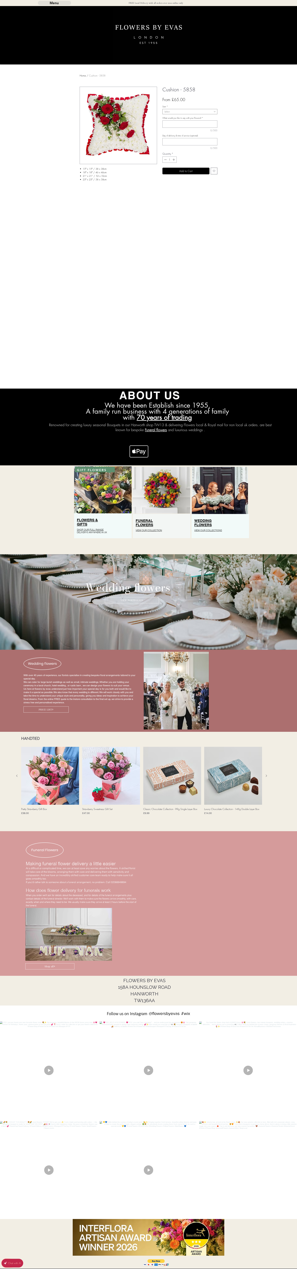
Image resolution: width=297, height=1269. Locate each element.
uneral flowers (156, 429)
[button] (156, 1262)
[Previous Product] (17, 776)
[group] (141, 783)
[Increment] (174, 160)
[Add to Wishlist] (214, 171)
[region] (103, 508)
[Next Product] (266, 776)
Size (165, 106)
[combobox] (189, 111)
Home (83, 75)
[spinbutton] (169, 160)
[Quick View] (50, 776)
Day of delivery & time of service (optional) (180, 135)
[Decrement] (165, 160)
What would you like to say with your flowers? (182, 118)
